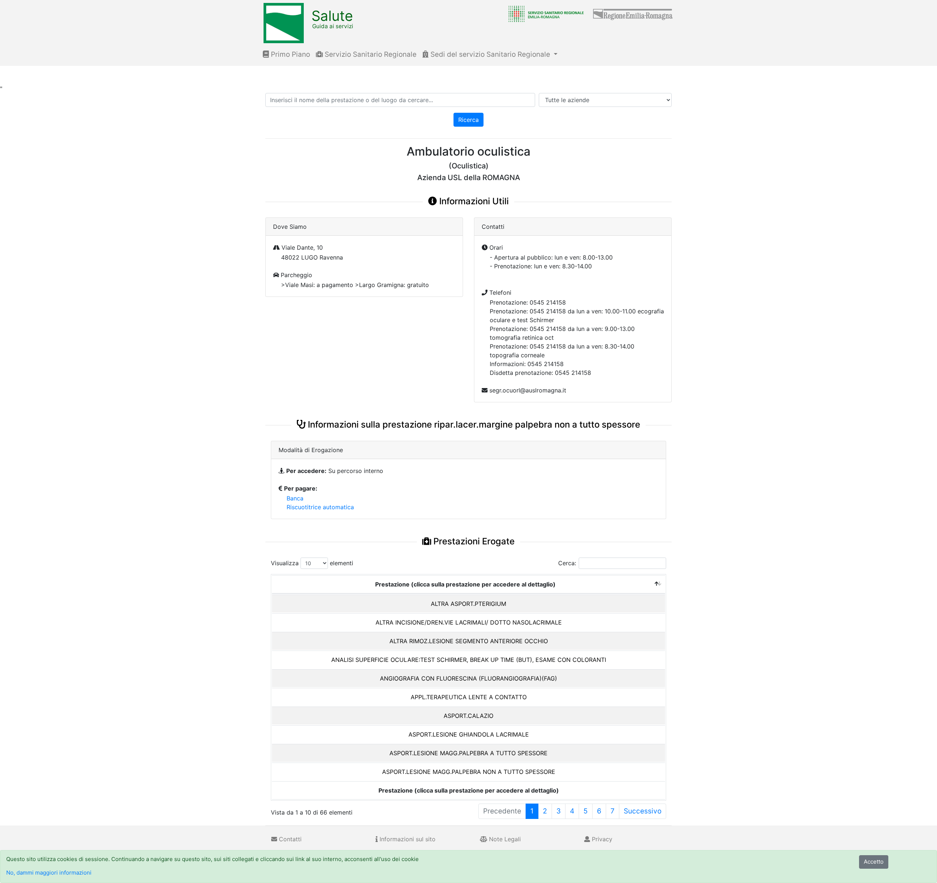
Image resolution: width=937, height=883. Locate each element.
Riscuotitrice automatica (320, 507)
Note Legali (504, 839)
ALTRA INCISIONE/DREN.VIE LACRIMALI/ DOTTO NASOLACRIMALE (469, 622)
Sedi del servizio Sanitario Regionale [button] (490, 54)
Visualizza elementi (312, 563)
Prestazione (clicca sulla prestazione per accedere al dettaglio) (465, 584)
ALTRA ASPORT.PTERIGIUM (468, 603)
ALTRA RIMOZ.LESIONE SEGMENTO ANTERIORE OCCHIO (468, 641)
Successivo (642, 811)
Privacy (601, 839)
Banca (295, 498)
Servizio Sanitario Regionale (370, 54)
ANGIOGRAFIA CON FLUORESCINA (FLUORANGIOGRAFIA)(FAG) (468, 678)
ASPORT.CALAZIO (468, 715)
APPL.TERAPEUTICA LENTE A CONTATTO (469, 697)
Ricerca (468, 119)
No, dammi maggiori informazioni (49, 872)
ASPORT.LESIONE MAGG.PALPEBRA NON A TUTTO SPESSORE (468, 771)
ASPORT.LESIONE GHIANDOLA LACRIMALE (468, 734)
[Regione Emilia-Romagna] (633, 13)
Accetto (874, 861)
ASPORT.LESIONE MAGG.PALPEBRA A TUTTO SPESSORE (468, 753)
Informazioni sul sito (407, 839)
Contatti (289, 839)
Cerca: (567, 563)
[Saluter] (544, 13)
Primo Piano (289, 54)
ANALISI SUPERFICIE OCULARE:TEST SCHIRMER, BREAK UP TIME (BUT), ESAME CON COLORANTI (468, 659)
